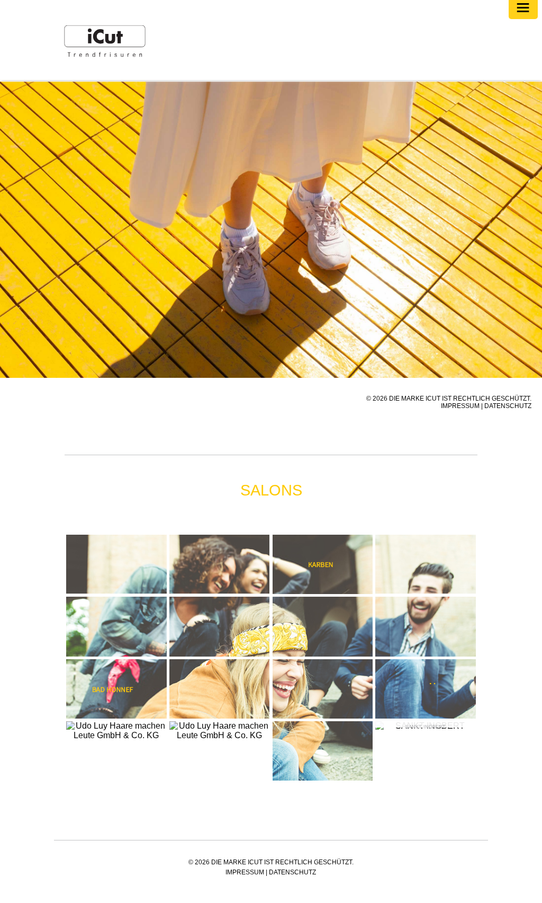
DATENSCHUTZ (507, 406)
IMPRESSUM (460, 406)
